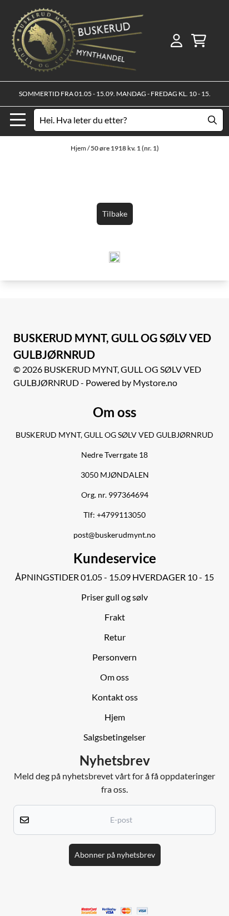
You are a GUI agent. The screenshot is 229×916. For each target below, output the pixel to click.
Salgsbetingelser (114, 737)
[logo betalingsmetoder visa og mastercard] (114, 910)
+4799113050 (121, 514)
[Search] (212, 120)
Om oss (114, 677)
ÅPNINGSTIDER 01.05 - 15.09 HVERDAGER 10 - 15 (114, 577)
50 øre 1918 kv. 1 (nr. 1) (125, 148)
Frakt (114, 617)
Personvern (114, 657)
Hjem (79, 148)
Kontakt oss (115, 697)
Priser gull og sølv (114, 597)
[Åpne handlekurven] (199, 40)
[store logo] (78, 40)
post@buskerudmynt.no (114, 534)
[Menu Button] (18, 120)
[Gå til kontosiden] (176, 40)
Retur (115, 637)
